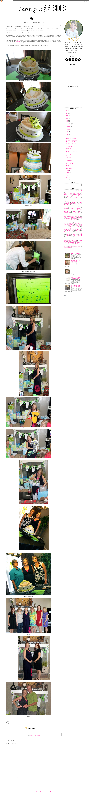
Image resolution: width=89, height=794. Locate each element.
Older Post (59, 775)
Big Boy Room (72, 193)
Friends (75, 205)
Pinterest (38, 735)
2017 (67, 113)
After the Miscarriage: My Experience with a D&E (75, 286)
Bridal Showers (70, 197)
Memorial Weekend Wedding (71, 140)
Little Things (66, 217)
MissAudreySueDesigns (40, 791)
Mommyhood (74, 219)
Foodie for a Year (75, 204)
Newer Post (8, 775)
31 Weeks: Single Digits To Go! (72, 158)
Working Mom (71, 246)
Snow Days (75, 234)
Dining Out (71, 201)
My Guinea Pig (69, 162)
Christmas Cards (77, 198)
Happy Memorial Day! (70, 141)
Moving (79, 223)
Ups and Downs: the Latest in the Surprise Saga (76, 278)
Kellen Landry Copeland (71, 138)
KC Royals (70, 216)
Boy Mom (68, 196)
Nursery (77, 224)
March (68, 172)
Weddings (78, 242)
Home (34, 775)
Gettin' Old (71, 207)
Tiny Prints (76, 239)
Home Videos (67, 213)
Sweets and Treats (75, 237)
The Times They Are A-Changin (72, 149)
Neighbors (66, 224)
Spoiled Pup (68, 148)
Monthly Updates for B (68, 222)
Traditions (68, 240)
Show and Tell (68, 234)
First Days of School (77, 203)
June (68, 132)
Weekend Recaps (67, 243)
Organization (76, 225)
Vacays (78, 241)
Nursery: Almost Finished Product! (72, 151)
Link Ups (77, 216)
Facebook (31, 735)
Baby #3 (68, 192)
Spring (68, 235)
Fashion (80, 202)
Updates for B (73, 241)
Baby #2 (80, 190)
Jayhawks (72, 215)
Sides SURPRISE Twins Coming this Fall (75, 261)
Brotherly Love (77, 197)
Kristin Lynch (17, 41)
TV (69, 241)
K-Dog (77, 215)
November (69, 124)
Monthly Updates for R (72, 223)
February (69, 173)
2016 (67, 115)
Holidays (74, 211)
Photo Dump (67, 228)
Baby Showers (75, 192)
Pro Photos (79, 229)
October (68, 126)
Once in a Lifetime (69, 155)
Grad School (72, 208)
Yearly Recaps (77, 246)
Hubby (65, 215)
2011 (67, 177)
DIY (75, 201)
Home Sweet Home (76, 212)
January (68, 175)
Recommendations (68, 231)
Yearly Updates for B (67, 247)
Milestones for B (75, 218)
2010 (67, 179)
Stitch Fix (80, 235)
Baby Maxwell (69, 168)
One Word (71, 225)
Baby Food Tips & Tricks (75, 253)
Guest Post (78, 208)
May (68, 134)
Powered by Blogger (49, 791)
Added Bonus (69, 160)
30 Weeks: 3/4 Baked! (70, 167)
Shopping (80, 233)
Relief (67, 165)
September (69, 128)
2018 (67, 112)
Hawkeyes (66, 209)
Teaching (66, 239)
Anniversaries (73, 190)
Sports (80, 234)
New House (71, 224)
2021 (67, 110)
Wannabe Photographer (69, 242)
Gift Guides (77, 207)
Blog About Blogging (68, 194)
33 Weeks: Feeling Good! (71, 143)
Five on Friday (67, 204)
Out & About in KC (74, 226)
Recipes (78, 230)
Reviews (76, 231)
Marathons (80, 217)
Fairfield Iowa (79, 201)
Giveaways (66, 208)
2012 (67, 121)
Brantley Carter (77, 196)
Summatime (69, 236)
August (68, 129)
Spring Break (73, 235)
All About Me (66, 190)
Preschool (74, 229)
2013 (67, 120)
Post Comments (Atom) (15, 777)
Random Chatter (69, 230)
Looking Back (73, 217)
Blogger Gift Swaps (78, 194)
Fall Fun (68, 202)
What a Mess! (68, 157)
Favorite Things (69, 203)
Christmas (70, 198)
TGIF (72, 239)
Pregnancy (66, 229)
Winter (65, 246)
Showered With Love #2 (70, 163)
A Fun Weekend (69, 146)
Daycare (65, 201)
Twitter (35, 735)
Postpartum (77, 228)
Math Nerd (68, 145)
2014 (67, 118)
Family (73, 202)
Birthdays (78, 193)
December (69, 123)
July (68, 131)
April (68, 170)
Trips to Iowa (74, 240)
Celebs (65, 198)
